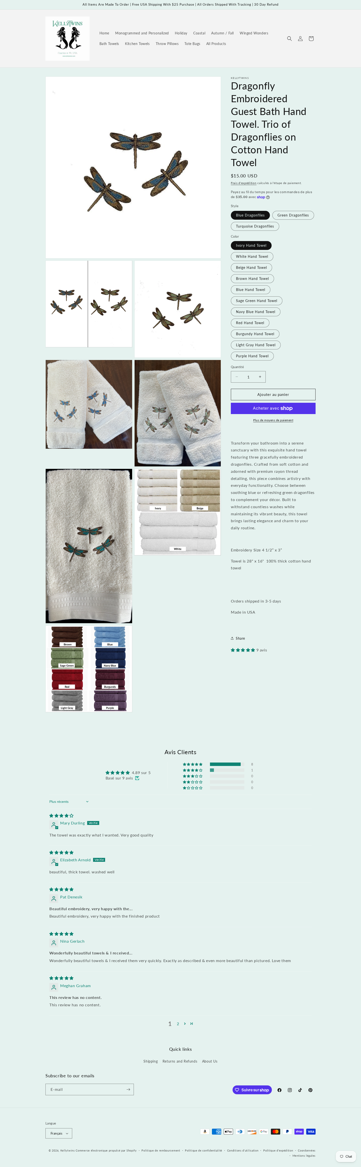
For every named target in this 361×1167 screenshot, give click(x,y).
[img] (61, 815)
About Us (210, 1061)
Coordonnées (307, 1150)
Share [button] (240, 638)
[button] (289, 38)
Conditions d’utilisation (243, 1150)
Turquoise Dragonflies (255, 226)
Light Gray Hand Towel (256, 345)
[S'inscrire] (128, 1089)
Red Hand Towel (250, 323)
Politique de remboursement (160, 1150)
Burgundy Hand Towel (255, 334)
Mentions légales (304, 1155)
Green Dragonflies (293, 215)
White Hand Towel (252, 256)
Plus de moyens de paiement (273, 420)
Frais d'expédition (244, 183)
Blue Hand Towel (250, 290)
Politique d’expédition (278, 1150)
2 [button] (178, 1023)
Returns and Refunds (180, 1061)
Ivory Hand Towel (251, 245)
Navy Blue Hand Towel (255, 312)
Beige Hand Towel (251, 267)
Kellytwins (67, 1150)
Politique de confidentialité (203, 1150)
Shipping (150, 1061)
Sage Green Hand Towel (256, 301)
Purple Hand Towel (252, 356)
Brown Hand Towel (252, 278)
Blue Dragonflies (250, 215)
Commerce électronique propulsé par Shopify (106, 1150)
